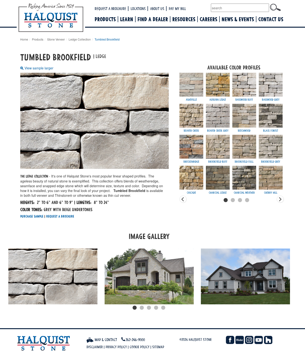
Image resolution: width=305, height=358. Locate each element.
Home (24, 39)
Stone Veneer (56, 39)
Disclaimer (94, 347)
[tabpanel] (53, 276)
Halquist (68, 18)
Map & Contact (105, 339)
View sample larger (39, 68)
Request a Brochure (110, 8)
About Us (157, 8)
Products (105, 19)
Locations (138, 8)
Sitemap (158, 347)
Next (296, 276)
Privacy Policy (116, 347)
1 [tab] (134, 308)
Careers (208, 19)
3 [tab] (149, 308)
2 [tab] (141, 308)
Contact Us (270, 19)
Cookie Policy (139, 347)
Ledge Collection (80, 39)
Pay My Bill (177, 8)
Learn (126, 19)
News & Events (238, 19)
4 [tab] (156, 308)
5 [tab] (163, 308)
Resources (183, 19)
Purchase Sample (31, 216)
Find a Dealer (152, 19)
